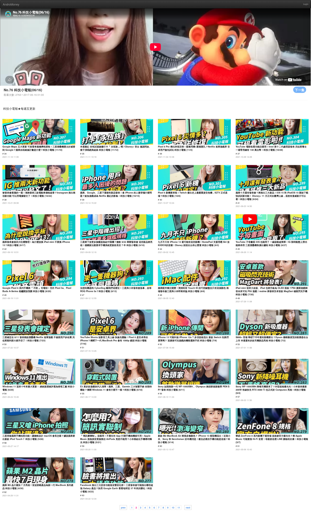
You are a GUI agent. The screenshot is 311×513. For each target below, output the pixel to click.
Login (305, 4)
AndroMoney (11, 4)
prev (123, 507)
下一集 (300, 89)
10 (173, 507)
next (188, 507)
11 (179, 507)
